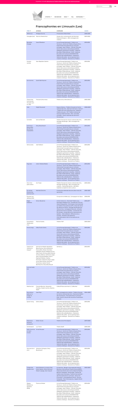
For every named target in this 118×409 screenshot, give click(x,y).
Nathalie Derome (41, 190)
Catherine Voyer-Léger (48, 259)
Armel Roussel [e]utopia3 (64, 42)
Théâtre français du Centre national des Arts (69, 119)
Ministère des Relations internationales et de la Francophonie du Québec (68, 217)
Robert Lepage (40, 370)
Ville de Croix (60, 209)
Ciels (28, 107)
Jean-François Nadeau (42, 256)
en (115, 6)
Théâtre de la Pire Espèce (64, 320)
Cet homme (30, 80)
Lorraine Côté (48, 367)
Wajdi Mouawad (40, 107)
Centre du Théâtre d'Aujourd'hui (72, 44)
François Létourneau (42, 99)
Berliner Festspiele (62, 372)
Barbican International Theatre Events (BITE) (69, 369)
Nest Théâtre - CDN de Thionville (72, 47)
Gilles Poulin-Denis (41, 227)
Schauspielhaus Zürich (70, 377)
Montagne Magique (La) (63, 202)
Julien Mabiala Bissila (42, 163)
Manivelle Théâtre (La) (73, 201)
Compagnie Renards (70, 209)
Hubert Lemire (45, 288)
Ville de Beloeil (66, 214)
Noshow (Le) (30, 286)
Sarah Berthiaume (41, 80)
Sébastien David (40, 251)
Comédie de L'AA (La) (76, 202)
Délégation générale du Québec (65, 50)
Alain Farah (39, 253)
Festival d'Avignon (62, 38)
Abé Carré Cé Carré (72, 108)
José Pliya (38, 292)
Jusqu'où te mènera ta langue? (30, 248)
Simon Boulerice (40, 201)
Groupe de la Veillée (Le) (63, 196)
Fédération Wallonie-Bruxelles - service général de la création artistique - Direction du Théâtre (68, 57)
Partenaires (79, 16)
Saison (86, 31)
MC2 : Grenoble (75, 113)
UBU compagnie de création (65, 292)
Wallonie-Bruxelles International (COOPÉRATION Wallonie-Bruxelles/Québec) (68, 54)
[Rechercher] (110, 6)
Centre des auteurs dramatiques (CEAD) (68, 49)
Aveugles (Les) (31, 36)
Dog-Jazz (29, 163)
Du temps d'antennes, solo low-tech (30, 192)
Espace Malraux (61, 107)
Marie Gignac (39, 369)
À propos (48, 16)
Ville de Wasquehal (62, 204)
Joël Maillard (39, 144)
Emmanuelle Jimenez (49, 253)
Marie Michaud (48, 369)
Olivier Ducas (39, 320)
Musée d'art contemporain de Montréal (67, 36)
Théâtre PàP (60, 221)
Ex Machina (60, 367)
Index (65, 16)
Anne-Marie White (41, 261)
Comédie (29, 119)
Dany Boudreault (41, 125)
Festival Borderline (67, 186)
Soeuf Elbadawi (40, 42)
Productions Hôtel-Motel (63, 33)
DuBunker (74, 286)
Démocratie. (30, 144)
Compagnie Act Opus (77, 196)
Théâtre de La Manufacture (64, 99)
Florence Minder (40, 383)
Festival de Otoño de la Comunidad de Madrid (69, 370)
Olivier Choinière (47, 250)
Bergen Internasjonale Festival (72, 367)
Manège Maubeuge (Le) (75, 207)
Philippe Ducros (40, 33)
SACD (72, 52)
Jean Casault (48, 370)
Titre (28, 31)
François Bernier (40, 286)
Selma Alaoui (39, 301)
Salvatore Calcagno (41, 348)
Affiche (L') (30, 33)
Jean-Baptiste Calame (42, 61)
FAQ (72, 16)
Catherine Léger (50, 254)
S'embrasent (30, 326)
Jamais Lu (59, 246)
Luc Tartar (39, 326)
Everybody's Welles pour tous (30, 223)
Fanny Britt (39, 250)
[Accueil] (37, 15)
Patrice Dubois (40, 221)
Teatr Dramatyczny (68, 379)
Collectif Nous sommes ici (64, 286)
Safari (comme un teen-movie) (31, 331)
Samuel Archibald (41, 246)
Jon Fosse (38, 183)
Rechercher (57, 16)
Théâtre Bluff (60, 326)
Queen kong (30, 301)
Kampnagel (71, 372)
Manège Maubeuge (62, 121)
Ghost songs (30, 227)
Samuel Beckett (40, 119)
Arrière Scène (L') (61, 201)
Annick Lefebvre (40, 254)
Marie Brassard (40, 367)
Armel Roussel (40, 329)
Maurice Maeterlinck (41, 36)
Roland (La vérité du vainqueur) (30, 322)
